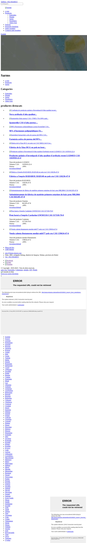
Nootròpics (13, 21)
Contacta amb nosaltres (13, 30)
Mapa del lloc (9, 247)
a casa (7, 11)
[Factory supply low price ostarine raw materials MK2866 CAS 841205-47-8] (43, 190)
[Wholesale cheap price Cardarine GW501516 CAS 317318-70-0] (31, 211)
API (30, 270)
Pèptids (11, 17)
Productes (8, 13)
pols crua (4, 270)
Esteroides (12, 15)
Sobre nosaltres (10, 28)
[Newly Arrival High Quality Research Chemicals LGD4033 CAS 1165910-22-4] (42, 151)
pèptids (26, 270)
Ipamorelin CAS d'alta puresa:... (23, 123)
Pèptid (35, 270)
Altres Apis (13, 23)
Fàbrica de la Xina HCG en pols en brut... (27, 147)
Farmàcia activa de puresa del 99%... (25, 139)
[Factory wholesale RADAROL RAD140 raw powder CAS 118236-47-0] (34, 172)
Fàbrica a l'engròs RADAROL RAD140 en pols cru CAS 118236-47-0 (39, 176)
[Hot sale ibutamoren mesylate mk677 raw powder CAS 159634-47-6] (33, 229)
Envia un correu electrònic (9, 274)
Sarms (11, 19)
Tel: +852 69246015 (12, 257)
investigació (13, 168)
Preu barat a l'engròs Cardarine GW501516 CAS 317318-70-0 (36, 215)
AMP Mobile (9, 249)
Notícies (8, 25)
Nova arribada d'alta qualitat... (23, 114)
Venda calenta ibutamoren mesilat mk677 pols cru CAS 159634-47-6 (39, 233)
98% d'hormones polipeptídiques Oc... (26, 131)
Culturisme (19, 270)
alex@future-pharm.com (13, 253)
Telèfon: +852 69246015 (9, 2)
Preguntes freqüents (11, 27)
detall (19, 168)
